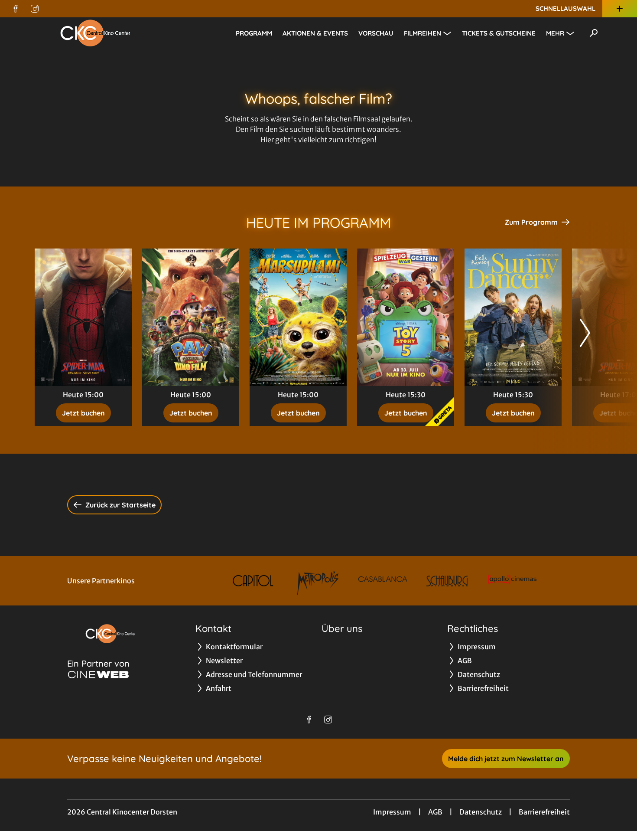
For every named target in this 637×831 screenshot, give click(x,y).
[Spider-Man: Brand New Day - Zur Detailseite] (83, 317)
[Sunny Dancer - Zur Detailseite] (513, 317)
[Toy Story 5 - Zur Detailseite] (405, 317)
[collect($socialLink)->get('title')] (15, 8)
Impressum (392, 812)
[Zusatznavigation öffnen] (619, 8)
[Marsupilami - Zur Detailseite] (298, 317)
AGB (435, 812)
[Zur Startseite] (95, 33)
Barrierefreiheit (544, 812)
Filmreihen (422, 33)
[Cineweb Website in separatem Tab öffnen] (98, 674)
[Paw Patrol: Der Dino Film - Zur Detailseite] (190, 317)
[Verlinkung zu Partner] (253, 580)
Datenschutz (480, 812)
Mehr (555, 33)
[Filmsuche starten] (593, 33)
